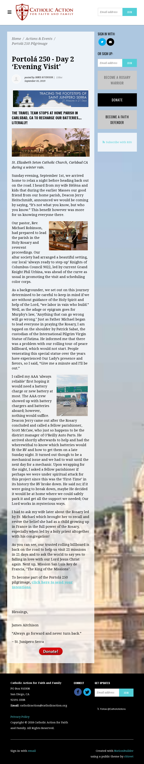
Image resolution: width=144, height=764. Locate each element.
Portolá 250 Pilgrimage (29, 44)
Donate (117, 99)
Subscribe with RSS (119, 142)
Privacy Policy (19, 716)
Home (16, 39)
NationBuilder (124, 751)
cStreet (129, 756)
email (32, 751)
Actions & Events (39, 39)
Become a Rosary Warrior (117, 80)
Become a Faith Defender (117, 119)
